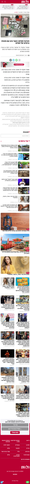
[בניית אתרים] (15, 474)
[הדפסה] (13, 60)
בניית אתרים (15, 480)
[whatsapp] (16, 60)
